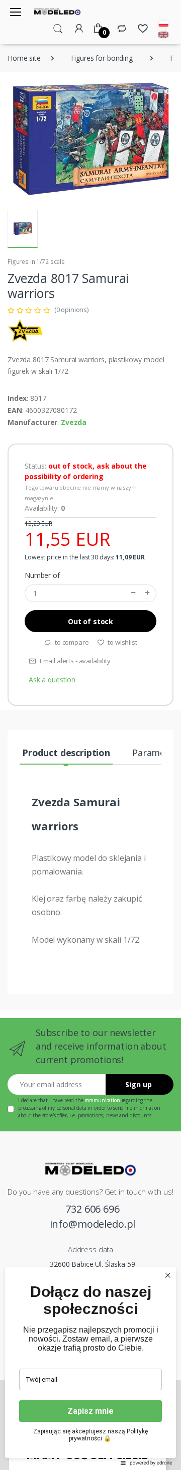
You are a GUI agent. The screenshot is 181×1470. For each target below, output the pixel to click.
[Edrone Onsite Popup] (90, 735)
